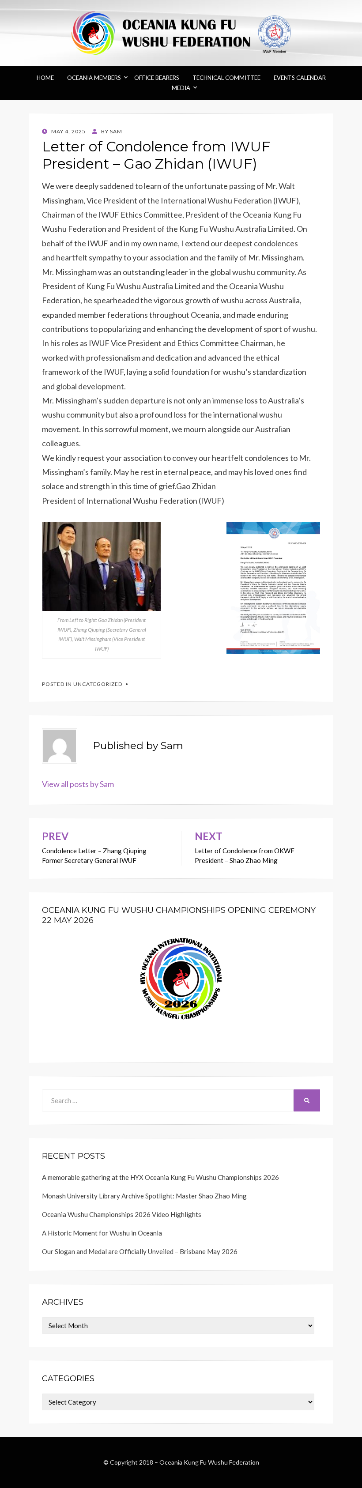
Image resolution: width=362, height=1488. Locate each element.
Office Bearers (156, 77)
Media (181, 87)
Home (45, 77)
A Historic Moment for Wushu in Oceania (102, 1233)
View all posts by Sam (78, 784)
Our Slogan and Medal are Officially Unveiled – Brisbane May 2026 (140, 1251)
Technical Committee (226, 77)
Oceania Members (94, 77)
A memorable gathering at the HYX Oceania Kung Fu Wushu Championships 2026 (160, 1177)
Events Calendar (300, 77)
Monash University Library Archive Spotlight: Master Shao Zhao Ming (144, 1196)
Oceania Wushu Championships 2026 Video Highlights (121, 1214)
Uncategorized (97, 684)
